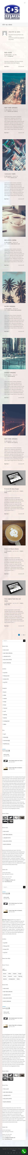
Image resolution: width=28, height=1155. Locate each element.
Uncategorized (10, 56)
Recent (7, 750)
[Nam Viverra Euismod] (21, 818)
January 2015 (6, 679)
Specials (19, 310)
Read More (6, 66)
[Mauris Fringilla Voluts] (10, 818)
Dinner (9, 177)
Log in (4, 734)
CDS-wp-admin (9, 54)
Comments (6, 740)
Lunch (12, 111)
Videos (8, 604)
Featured (9, 111)
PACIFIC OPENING (9, 306)
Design (5, 492)
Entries (5, 737)
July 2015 (5, 672)
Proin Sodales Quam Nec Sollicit (15, 760)
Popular (4, 750)
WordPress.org (6, 743)
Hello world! (8, 52)
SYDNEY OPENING (10, 373)
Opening (16, 111)
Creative (21, 491)
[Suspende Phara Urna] (10, 821)
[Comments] (9, 750)
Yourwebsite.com (8, 881)
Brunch (9, 243)
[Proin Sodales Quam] (16, 818)
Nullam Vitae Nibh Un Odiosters (15, 767)
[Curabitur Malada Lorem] (5, 821)
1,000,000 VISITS (9, 174)
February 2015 (6, 675)
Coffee (12, 243)
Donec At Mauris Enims (11, 549)
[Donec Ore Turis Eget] (5, 818)
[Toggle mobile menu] (25, 3)
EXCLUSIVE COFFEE (10, 240)
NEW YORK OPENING (11, 108)
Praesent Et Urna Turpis (11, 489)
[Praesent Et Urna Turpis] (14, 477)
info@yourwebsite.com (10, 880)
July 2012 (5, 682)
